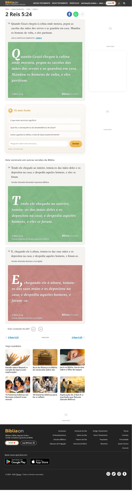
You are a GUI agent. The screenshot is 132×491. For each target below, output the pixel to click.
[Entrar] (119, 3)
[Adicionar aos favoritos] (82, 14)
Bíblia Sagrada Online (15, 4)
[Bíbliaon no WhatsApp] (108, 474)
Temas (125, 431)
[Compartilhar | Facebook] (69, 14)
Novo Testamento (60, 3)
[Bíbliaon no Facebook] (124, 474)
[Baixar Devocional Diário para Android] (16, 462)
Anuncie (125, 448)
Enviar (76, 143)
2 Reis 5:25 (77, 337)
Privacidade (124, 439)
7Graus (18, 474)
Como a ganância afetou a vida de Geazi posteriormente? (34, 134)
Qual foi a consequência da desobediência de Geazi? (33, 127)
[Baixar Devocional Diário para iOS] (40, 462)
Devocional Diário (80, 444)
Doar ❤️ (11, 443)
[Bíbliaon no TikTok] (114, 474)
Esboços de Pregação (58, 444)
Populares (104, 439)
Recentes (104, 444)
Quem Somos (123, 444)
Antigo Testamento (41, 3)
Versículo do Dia (81, 431)
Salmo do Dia (82, 435)
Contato (125, 435)
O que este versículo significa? (23, 120)
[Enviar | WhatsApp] (75, 14)
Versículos (74, 3)
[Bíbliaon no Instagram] (119, 474)
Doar (111, 3)
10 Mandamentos (59, 435)
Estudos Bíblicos (60, 439)
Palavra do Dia (81, 439)
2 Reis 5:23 (13, 337)
